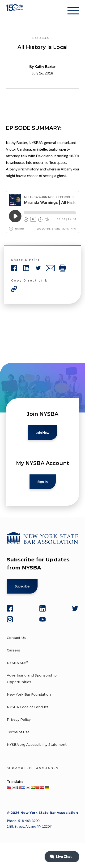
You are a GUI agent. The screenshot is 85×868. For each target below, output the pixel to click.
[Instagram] (10, 619)
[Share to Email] (50, 268)
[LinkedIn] (42, 608)
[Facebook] (10, 608)
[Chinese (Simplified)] (37, 788)
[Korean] (14, 788)
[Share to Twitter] (38, 268)
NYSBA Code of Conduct (27, 707)
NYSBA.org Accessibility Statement (37, 744)
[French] (18, 788)
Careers (13, 650)
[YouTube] (42, 619)
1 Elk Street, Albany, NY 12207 (29, 826)
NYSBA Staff (17, 663)
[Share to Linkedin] (26, 268)
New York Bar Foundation (29, 694)
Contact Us (16, 638)
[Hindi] (32, 788)
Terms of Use (18, 732)
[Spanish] (42, 788)
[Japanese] (28, 788)
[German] (47, 788)
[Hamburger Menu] (73, 12)
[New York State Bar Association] (15, 12)
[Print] (62, 268)
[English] (9, 788)
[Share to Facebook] (14, 268)
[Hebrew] (23, 788)
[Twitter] (75, 608)
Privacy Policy (19, 719)
